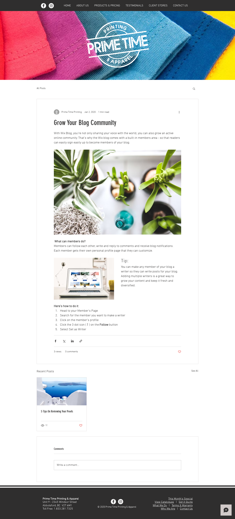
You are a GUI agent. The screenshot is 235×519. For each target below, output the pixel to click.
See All (194, 371)
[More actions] (179, 112)
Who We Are (168, 509)
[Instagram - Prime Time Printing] (51, 5)
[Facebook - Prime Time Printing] (43, 5)
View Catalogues (164, 502)
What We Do (160, 505)
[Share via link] (80, 341)
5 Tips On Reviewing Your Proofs (57, 411)
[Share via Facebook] (55, 341)
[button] (83, 6)
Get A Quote (186, 502)
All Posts (41, 88)
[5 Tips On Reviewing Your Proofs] (62, 391)
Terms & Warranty (182, 505)
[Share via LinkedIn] (72, 341)
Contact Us (186, 509)
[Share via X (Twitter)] (64, 341)
